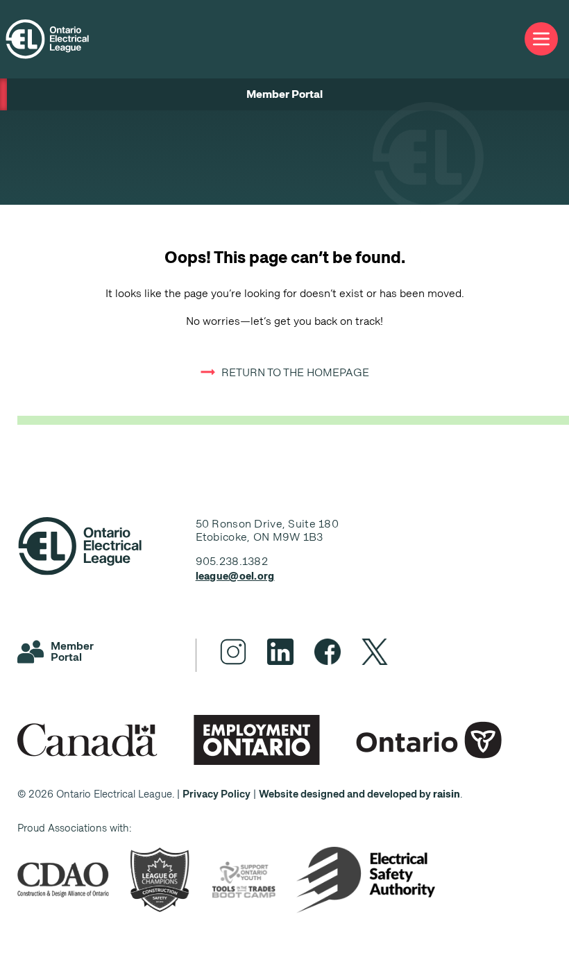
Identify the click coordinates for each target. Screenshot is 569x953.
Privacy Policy (216, 794)
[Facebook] (327, 652)
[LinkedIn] (280, 652)
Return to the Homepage (295, 372)
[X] (375, 652)
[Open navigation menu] (541, 39)
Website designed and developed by (359, 794)
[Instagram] (233, 652)
